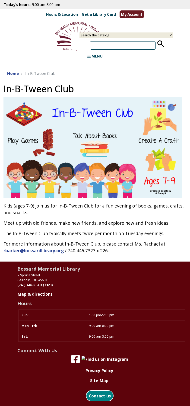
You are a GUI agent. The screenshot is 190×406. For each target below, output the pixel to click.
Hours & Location (62, 14)
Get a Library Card (99, 14)
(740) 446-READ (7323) (35, 285)
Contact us (100, 396)
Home (13, 73)
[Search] (161, 44)
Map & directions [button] (34, 294)
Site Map (99, 380)
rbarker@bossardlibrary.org (33, 250)
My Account (131, 14)
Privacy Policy (99, 370)
